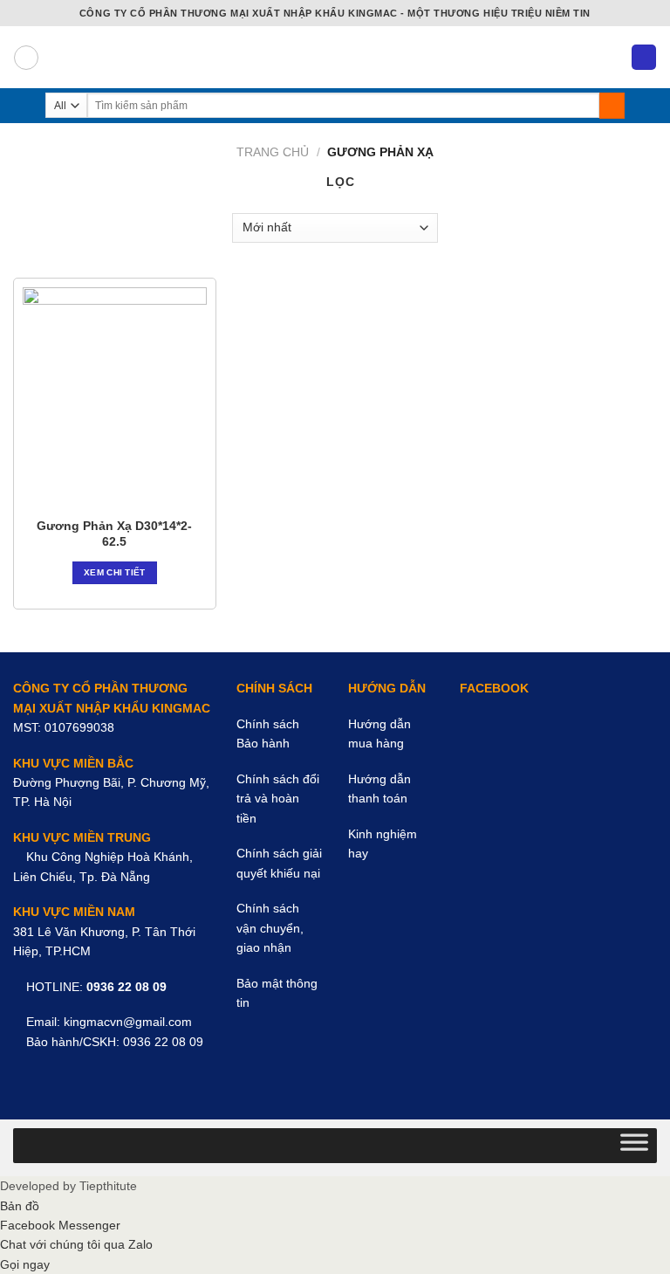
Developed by (68, 1186)
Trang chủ (272, 152)
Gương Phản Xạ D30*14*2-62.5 (114, 533)
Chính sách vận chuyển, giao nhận (270, 927)
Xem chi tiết (115, 572)
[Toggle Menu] (634, 1145)
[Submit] (612, 106)
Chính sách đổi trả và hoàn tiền (277, 798)
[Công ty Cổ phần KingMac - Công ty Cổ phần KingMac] (335, 57)
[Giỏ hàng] (644, 57)
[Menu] (26, 57)
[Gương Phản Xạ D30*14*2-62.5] (115, 397)
